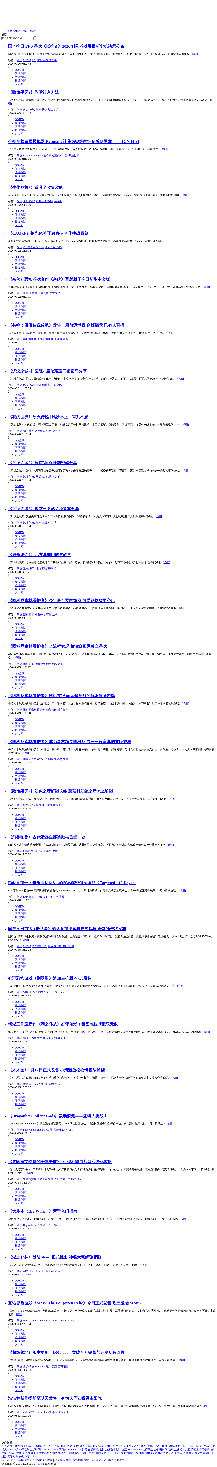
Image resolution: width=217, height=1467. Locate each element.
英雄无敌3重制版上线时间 (128, 1453)
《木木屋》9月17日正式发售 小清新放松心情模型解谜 (56, 1070)
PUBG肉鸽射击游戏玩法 (159, 1453)
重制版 (45, 293)
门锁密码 (56, 384)
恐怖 (59, 247)
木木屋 (27, 1084)
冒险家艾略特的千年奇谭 (38, 1179)
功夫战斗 (134, 1445)
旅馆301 (40, 476)
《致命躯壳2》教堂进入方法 (33, 92)
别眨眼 (27, 992)
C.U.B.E (28, 247)
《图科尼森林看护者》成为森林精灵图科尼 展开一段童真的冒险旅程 (69, 741)
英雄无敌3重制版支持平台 (96, 1453)
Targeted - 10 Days (47, 896)
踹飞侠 (63, 1449)
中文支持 (55, 293)
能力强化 (76, 1179)
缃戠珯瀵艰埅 (116, 1460)
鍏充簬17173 (8, 1460)
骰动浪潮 (55, 1129)
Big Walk (28, 1225)
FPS (34, 60)
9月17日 (44, 1084)
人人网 (19, 84)
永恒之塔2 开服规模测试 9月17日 (166, 1445)
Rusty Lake (48, 1271)
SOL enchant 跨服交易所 (81, 1449)
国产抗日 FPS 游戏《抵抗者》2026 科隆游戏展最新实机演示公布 (66, 46)
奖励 (49, 851)
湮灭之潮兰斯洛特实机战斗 (17, 1445)
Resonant (28, 155)
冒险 (54, 709)
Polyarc (64, 1320)
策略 (70, 1129)
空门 (59, 805)
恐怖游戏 (34, 293)
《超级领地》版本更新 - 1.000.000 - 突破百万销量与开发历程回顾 (66, 1352)
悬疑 (54, 1412)
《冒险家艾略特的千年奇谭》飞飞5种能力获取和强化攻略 (60, 1161)
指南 (57, 1225)
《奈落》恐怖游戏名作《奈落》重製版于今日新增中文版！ (61, 279)
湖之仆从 (42, 1038)
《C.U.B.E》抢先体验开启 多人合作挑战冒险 (48, 233)
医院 (38, 384)
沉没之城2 (29, 384)
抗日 (40, 60)
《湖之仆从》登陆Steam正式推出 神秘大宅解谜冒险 (54, 1257)
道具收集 (41, 201)
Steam (35, 1084)
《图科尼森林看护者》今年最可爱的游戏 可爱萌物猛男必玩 (61, 600)
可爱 (49, 614)
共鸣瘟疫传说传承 (34, 339)
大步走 (38, 1225)
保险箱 (50, 476)
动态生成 (173, 1449)
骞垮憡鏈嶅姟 (44, 1460)
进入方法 (47, 109)
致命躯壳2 (29, 109)
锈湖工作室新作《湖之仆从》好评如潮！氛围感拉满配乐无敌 (63, 1024)
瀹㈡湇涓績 (98, 1460)
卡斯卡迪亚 (120, 1449)
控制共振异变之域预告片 (195, 1449)
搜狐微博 (20, 80)
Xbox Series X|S (57, 992)
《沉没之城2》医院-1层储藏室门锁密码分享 (47, 371)
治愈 (55, 614)
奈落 (25, 293)
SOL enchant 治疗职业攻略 (143, 1449)
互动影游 (45, 1412)
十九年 (178, 1453)
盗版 (65, 339)
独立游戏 (57, 663)
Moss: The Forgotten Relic (37, 1320)
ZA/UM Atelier (49, 1449)
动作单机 (18, 1456)
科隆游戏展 (50, 60)
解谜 (19, 60)
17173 (4, 30)
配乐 (63, 1038)
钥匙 (56, 109)
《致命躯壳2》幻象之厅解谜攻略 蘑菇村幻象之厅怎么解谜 (60, 791)
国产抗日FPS (39, 946)
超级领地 (28, 1366)
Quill (71, 1320)
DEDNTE (192, 1445)
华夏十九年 (31, 1456)
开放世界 (73, 155)
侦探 (61, 896)
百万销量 (63, 1366)
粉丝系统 (74, 1453)
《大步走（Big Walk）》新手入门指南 (42, 1211)
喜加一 (33, 896)
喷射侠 (163, 1449)
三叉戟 (46, 522)
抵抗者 (27, 60)
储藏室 (46, 384)
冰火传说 (40, 430)
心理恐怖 (37, 992)
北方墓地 (41, 568)
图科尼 (27, 614)
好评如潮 (54, 1038)
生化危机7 (29, 201)
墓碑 (50, 568)
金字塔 (56, 430)
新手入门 (48, 1225)
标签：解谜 (29, 30)
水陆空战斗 (205, 1445)
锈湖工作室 (30, 1038)
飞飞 (56, 1179)
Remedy (38, 155)
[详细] (195, 54)
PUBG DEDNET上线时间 (50, 1445)
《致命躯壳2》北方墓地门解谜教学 (39, 554)
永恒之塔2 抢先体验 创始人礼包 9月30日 (104, 1445)
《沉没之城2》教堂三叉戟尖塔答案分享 (43, 508)
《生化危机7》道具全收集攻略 (35, 187)
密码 (57, 476)
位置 (55, 851)
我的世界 (28, 430)
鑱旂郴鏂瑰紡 (81, 1460)
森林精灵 (50, 759)
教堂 (38, 109)
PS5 (45, 992)
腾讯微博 (20, 77)
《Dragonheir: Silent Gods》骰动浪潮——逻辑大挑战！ (58, 1116)
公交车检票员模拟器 (55, 155)
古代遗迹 (40, 851)
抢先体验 (38, 247)
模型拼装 (54, 1084)
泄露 (59, 339)
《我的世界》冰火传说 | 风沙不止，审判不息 (48, 417)
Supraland (40, 1366)
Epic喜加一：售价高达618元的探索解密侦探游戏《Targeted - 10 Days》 (72, 883)
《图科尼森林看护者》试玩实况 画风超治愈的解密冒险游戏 (61, 696)
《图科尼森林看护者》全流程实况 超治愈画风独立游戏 (57, 646)
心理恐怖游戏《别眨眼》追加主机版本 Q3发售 (50, 978)
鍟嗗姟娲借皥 (62, 1460)
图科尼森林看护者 (34, 709)
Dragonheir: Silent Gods (36, 1129)
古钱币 (58, 201)
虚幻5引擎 (68, 946)
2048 (64, 1129)
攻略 (50, 201)
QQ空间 (19, 69)
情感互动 (63, 1412)
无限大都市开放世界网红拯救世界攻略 (45, 1453)
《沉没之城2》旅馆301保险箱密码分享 (42, 463)
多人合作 (50, 247)
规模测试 (188, 1453)
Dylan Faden (72, 1445)
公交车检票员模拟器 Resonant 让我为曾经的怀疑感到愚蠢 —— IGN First (73, 141)
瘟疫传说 (50, 339)
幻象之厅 (50, 805)
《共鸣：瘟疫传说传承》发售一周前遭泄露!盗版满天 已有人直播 (66, 325)
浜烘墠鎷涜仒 (26, 1460)
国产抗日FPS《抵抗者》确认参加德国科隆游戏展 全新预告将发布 (67, 928)
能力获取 (65, 1179)
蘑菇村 (40, 805)
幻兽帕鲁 (28, 851)
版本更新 (51, 1366)
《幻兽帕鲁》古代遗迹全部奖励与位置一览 (46, 837)
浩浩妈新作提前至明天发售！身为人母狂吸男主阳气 (55, 1398)
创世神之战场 (104, 1449)
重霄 (143, 1445)
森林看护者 (38, 614)
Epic (25, 896)
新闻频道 (15, 30)
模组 (49, 430)
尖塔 (53, 522)
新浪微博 (20, 73)
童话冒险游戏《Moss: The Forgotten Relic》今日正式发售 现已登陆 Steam (74, 1303)
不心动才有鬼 (31, 1412)
